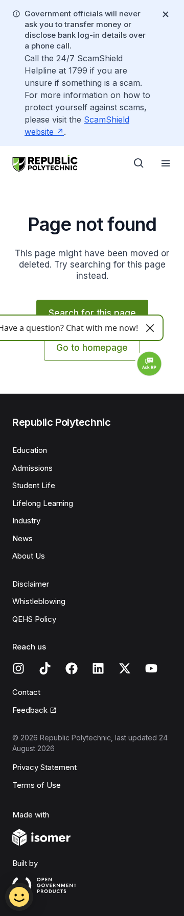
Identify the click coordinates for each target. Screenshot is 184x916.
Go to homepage (92, 348)
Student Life (33, 485)
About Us (28, 556)
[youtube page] (151, 668)
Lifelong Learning (42, 503)
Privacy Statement (44, 767)
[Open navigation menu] (165, 163)
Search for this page (92, 313)
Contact (26, 692)
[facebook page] (71, 668)
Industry (26, 520)
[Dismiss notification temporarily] (165, 14)
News (22, 538)
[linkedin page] (98, 668)
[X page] (125, 668)
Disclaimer (30, 584)
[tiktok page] (45, 668)
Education (29, 450)
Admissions (32, 468)
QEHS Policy (34, 619)
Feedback (30, 710)
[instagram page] (18, 668)
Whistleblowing (38, 601)
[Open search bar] (139, 163)
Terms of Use (36, 785)
